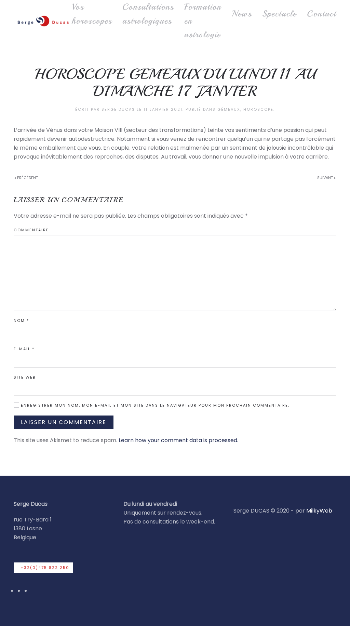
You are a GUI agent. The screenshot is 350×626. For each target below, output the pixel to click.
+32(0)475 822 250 (45, 567)
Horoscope (258, 109)
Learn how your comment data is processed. (178, 440)
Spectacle (279, 13)
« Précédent (26, 177)
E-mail (24, 349)
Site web (25, 377)
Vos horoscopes (92, 13)
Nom (21, 320)
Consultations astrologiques (148, 13)
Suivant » (326, 177)
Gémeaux (228, 109)
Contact (321, 13)
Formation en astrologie (202, 20)
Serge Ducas (118, 109)
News (242, 13)
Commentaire (31, 230)
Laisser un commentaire (63, 422)
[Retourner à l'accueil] (43, 21)
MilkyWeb (319, 511)
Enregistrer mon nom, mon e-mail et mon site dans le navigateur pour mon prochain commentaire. (154, 405)
